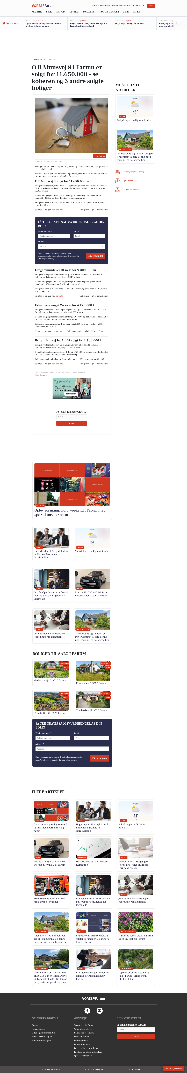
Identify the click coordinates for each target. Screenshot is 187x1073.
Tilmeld (151, 5)
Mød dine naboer (109, 12)
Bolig (49, 12)
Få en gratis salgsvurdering (86, 1048)
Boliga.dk (43, 375)
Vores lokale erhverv (83, 1029)
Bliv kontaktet (95, 256)
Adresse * (42, 241)
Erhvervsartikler (81, 1040)
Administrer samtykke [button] (41, 1040)
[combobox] (39, 246)
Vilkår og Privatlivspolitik (43, 1033)
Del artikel (98, 156)
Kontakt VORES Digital (42, 1036)
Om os (35, 1025)
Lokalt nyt (89, 12)
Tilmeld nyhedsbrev (173, 1068)
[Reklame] (72, 388)
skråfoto (59, 209)
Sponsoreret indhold (83, 1056)
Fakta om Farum (81, 1036)
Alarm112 (37, 12)
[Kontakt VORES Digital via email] (100, 1011)
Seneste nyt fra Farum (84, 1025)
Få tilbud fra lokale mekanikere (88, 1052)
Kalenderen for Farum (84, 1033)
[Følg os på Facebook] (87, 1011)
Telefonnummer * (46, 231)
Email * (77, 231)
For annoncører (39, 1029)
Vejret (136, 12)
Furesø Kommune (82, 1044)
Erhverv (61, 12)
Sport (126, 12)
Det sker (74, 12)
